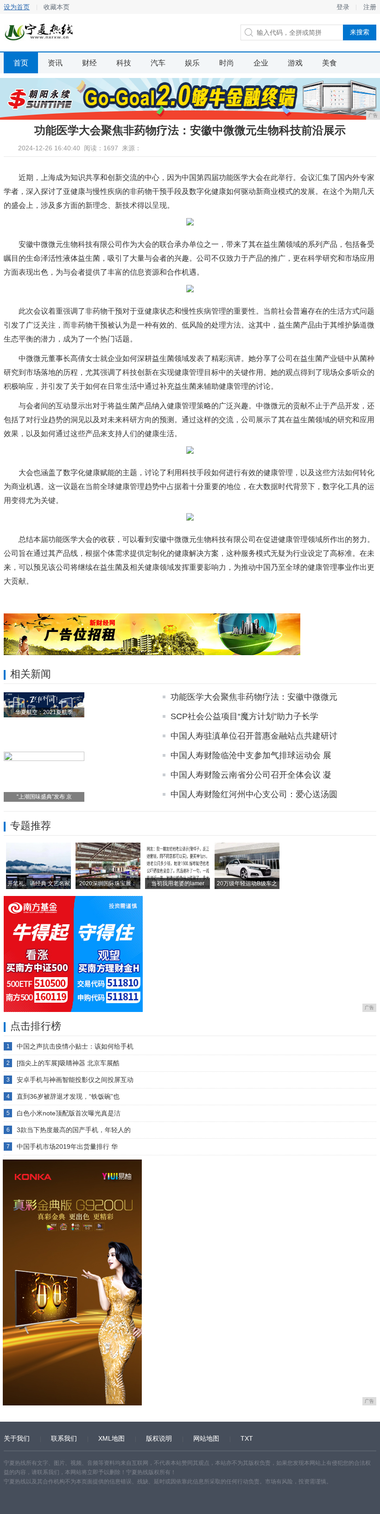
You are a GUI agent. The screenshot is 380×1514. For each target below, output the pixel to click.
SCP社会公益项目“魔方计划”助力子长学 (244, 716)
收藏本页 (57, 7)
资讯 (55, 63)
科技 (123, 63)
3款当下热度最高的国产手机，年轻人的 (74, 1130)
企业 (260, 63)
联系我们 (64, 1438)
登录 (342, 7)
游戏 (295, 63)
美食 (329, 63)
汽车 (158, 63)
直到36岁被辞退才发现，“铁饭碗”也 (68, 1096)
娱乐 (192, 63)
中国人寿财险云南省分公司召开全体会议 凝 (251, 775)
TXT (247, 1438)
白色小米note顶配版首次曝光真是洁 (68, 1113)
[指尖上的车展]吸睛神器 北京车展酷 (68, 1063)
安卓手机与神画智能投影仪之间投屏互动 (75, 1079)
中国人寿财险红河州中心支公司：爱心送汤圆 (254, 794)
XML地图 (111, 1438)
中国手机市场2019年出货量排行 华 (67, 1146)
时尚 (226, 63)
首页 (20, 63)
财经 (89, 63)
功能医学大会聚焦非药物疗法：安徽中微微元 (254, 697)
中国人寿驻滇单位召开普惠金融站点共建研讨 (254, 736)
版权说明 (159, 1438)
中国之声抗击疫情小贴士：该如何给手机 (75, 1046)
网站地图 (206, 1438)
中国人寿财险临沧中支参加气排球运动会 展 (251, 755)
